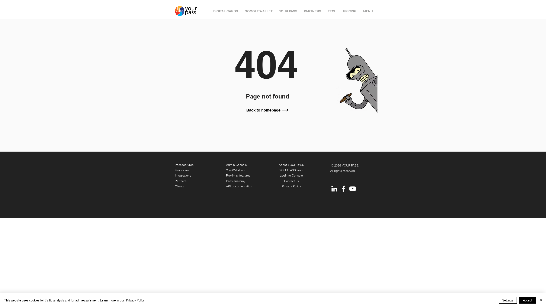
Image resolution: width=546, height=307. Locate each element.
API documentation (239, 186)
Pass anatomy (235, 181)
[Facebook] (343, 189)
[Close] (540, 300)
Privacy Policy (291, 186)
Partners (180, 181)
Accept (527, 300)
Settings (507, 300)
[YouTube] (353, 189)
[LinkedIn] (334, 189)
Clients (179, 186)
